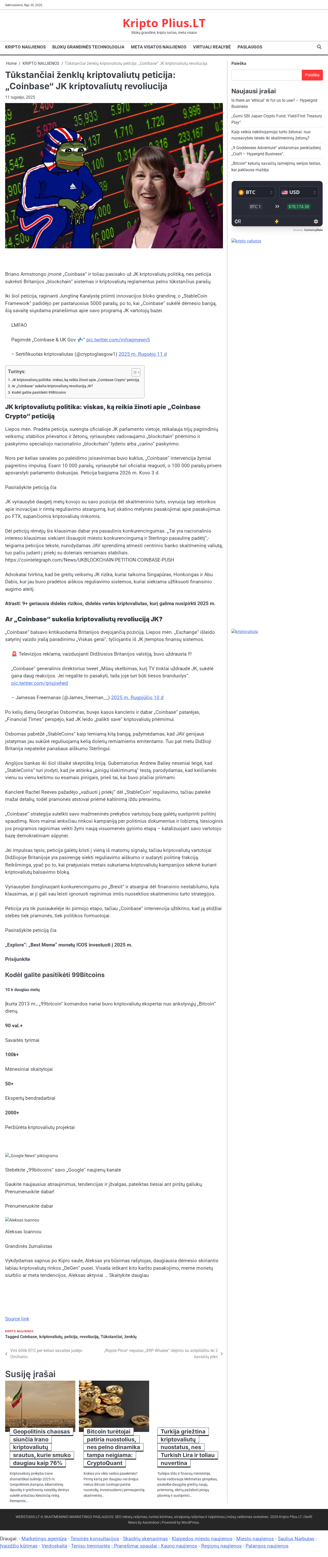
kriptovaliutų (50, 1336)
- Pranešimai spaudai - (136, 1546)
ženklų (130, 1336)
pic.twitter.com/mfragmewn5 (118, 340)
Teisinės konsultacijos (94, 1539)
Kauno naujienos (179, 1546)
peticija (71, 1336)
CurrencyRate (313, 230)
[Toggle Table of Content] (133, 372)
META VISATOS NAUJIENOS (158, 46)
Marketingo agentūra (44, 1539)
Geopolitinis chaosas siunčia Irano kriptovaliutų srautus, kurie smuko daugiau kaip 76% (42, 1447)
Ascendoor (151, 1522)
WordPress (190, 1522)
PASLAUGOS (250, 46)
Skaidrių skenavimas (145, 1539)
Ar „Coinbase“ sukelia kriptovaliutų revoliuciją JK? (52, 386)
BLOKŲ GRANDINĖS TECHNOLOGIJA (88, 46)
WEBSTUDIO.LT (28, 1517)
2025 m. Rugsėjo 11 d (143, 354)
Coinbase (28, 1336)
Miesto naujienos (255, 1539)
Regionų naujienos (221, 1546)
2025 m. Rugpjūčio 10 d (137, 697)
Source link (17, 1319)
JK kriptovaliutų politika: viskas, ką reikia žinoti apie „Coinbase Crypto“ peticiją (75, 380)
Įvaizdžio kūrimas (19, 1546)
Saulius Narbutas (296, 1539)
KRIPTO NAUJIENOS (25, 46)
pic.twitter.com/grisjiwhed (39, 683)
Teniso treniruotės (90, 1546)
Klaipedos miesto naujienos (202, 1539)
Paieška (238, 63)
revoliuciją (89, 1336)
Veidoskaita (54, 1546)
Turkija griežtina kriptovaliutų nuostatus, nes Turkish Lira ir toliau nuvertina (188, 1447)
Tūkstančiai (111, 1336)
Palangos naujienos (267, 1546)
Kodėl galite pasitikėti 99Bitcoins (39, 392)
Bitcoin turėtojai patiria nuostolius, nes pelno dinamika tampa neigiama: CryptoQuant (113, 1447)
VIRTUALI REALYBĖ (212, 46)
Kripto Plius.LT (164, 22)
